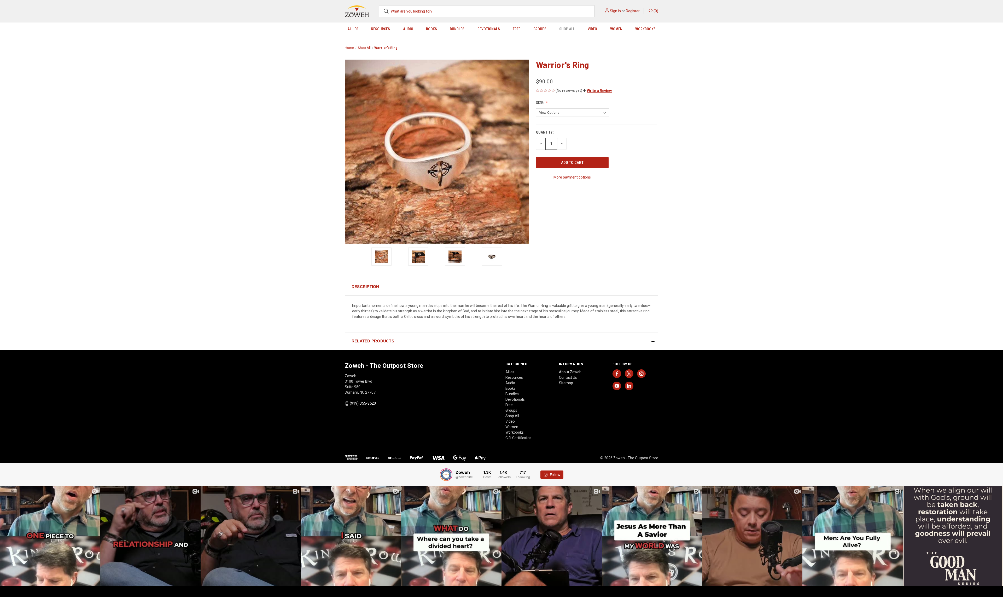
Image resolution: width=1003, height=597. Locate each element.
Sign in (615, 11)
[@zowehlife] (446, 474)
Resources (380, 29)
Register (633, 11)
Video (592, 29)
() (655, 11)
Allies (352, 29)
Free (516, 29)
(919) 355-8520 (363, 403)
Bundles (457, 29)
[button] (597, 91)
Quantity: (544, 132)
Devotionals (488, 29)
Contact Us (568, 377)
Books (431, 29)
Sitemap (566, 383)
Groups (539, 29)
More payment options (572, 177)
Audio (408, 29)
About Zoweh (570, 372)
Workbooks (645, 29)
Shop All (567, 29)
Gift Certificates (518, 438)
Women (616, 29)
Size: (540, 103)
